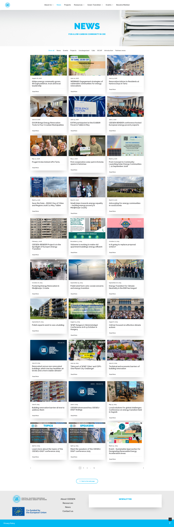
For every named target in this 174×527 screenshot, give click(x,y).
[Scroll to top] (170, 519)
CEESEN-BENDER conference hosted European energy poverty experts (125, 124)
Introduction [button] (108, 50)
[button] (48, 65)
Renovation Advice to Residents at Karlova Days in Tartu (124, 82)
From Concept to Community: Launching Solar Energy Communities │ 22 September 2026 (125, 164)
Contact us (68, 511)
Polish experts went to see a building (48, 325)
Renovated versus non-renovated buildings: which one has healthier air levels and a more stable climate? (48, 368)
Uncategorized (136, 301)
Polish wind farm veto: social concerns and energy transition (87, 287)
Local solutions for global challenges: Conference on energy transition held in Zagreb (125, 410)
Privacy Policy (9, 523)
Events (100, 57)
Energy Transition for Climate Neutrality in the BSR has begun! (123, 287)
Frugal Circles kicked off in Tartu (46, 162)
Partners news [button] (120, 50)
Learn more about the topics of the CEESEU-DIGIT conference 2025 (47, 450)
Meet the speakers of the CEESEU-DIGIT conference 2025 (85, 450)
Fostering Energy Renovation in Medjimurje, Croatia (45, 287)
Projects (67, 5)
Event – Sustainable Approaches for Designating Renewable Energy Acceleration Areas (124, 451)
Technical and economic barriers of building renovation (124, 367)
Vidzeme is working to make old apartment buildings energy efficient (86, 245)
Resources (68, 503)
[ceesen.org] (7, 5)
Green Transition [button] (94, 5)
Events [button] (108, 5)
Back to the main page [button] (88, 481)
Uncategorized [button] (84, 50)
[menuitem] (49, 5)
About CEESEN (68, 499)
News (59, 5)
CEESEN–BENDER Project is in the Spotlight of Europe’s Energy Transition (46, 246)
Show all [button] (51, 50)
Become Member (123, 5)
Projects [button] (73, 50)
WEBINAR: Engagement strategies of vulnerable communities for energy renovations (86, 83)
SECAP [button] (99, 50)
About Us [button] (48, 5)
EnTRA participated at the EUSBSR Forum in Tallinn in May (85, 124)
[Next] (141, 469)
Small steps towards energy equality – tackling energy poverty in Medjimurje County (86, 205)
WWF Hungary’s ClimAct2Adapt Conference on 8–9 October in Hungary (84, 327)
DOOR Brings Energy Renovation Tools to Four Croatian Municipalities (48, 124)
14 (94, 468)
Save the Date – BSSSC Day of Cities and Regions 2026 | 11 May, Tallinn (48, 204)
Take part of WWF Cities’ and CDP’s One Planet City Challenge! (85, 367)
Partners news (59, 99)
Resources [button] (78, 5)
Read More (35, 91)
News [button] (59, 50)
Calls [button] (93, 50)
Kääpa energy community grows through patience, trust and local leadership (46, 83)
